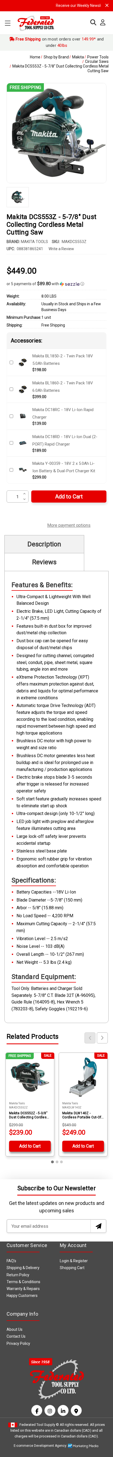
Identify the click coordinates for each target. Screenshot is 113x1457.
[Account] (101, 22)
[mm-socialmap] (76, 1410)
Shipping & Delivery (23, 1268)
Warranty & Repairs (23, 1288)
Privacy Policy (18, 1343)
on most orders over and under (59, 42)
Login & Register (74, 1261)
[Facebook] (36, 1410)
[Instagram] (49, 1410)
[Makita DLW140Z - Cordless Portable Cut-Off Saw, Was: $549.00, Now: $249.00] (83, 1077)
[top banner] (107, 5)
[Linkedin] (63, 1410)
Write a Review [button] (61, 249)
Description (44, 544)
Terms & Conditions (23, 1282)
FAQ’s (11, 1261)
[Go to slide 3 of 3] (61, 1162)
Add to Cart (30, 1146)
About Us (14, 1329)
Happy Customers (22, 1295)
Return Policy (18, 1275)
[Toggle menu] (7, 23)
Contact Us (16, 1336)
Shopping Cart (72, 1268)
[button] (56, 284)
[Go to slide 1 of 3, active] (52, 1162)
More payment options (69, 525)
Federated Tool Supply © (39, 1425)
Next (102, 1037)
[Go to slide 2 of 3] (57, 1162)
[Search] (91, 22)
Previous (89, 1037)
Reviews (44, 562)
